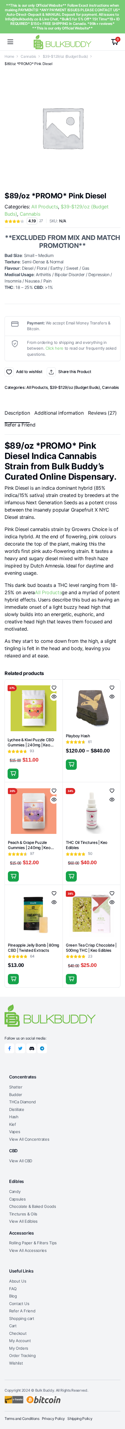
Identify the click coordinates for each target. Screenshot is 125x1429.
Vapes (14, 1131)
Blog (13, 1296)
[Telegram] (42, 1048)
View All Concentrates (29, 1139)
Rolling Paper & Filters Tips (33, 1242)
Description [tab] (17, 413)
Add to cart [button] (13, 774)
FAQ (13, 1288)
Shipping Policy (79, 1418)
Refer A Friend (22, 1310)
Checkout (17, 1333)
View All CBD (20, 1160)
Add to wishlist (9, 371)
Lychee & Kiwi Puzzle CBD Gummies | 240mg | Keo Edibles (31, 744)
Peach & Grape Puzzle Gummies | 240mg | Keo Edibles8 (29, 847)
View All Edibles (23, 1221)
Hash (14, 1116)
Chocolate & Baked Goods (32, 1206)
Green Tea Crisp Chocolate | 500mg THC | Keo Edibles (91, 948)
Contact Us (19, 1303)
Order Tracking (22, 1355)
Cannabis (28, 56)
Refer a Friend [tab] (20, 425)
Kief (12, 1124)
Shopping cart (21, 1318)
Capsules (17, 1199)
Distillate (16, 1109)
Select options (71, 764)
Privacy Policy (53, 1418)
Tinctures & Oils (23, 1213)
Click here (54, 348)
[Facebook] (9, 1048)
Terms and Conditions (22, 1418)
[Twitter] (20, 1048)
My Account (20, 1340)
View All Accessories (28, 1250)
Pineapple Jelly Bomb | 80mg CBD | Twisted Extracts (33, 948)
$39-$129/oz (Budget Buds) (65, 56)
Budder (15, 1094)
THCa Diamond (22, 1101)
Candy (14, 1191)
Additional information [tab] (58, 413)
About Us (17, 1281)
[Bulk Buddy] (62, 42)
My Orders (18, 1348)
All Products (44, 207)
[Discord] (31, 1048)
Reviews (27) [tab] (102, 413)
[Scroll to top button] (115, 1402)
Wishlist (16, 1363)
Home (9, 56)
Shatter (15, 1087)
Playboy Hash (78, 735)
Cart (13, 1325)
